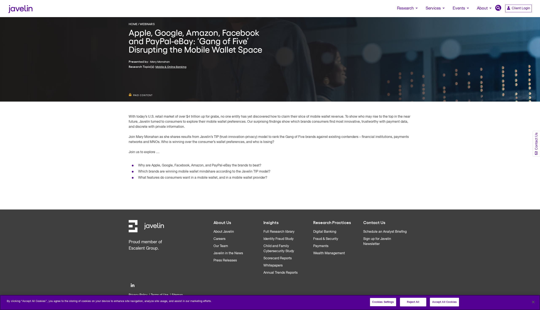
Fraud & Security (325, 239)
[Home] (20, 8)
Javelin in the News (228, 253)
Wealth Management (329, 253)
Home (133, 24)
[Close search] (531, 16)
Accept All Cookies (444, 302)
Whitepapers (273, 265)
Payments (320, 246)
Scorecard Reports (277, 258)
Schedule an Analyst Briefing (385, 232)
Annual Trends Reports (280, 273)
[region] (270, 302)
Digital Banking (324, 232)
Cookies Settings (383, 302)
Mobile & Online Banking (170, 66)
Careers (219, 239)
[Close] (533, 302)
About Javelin (223, 232)
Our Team (220, 246)
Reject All (413, 302)
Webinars (147, 24)
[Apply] (519, 16)
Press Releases (225, 260)
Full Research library (278, 232)
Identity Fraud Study (278, 239)
